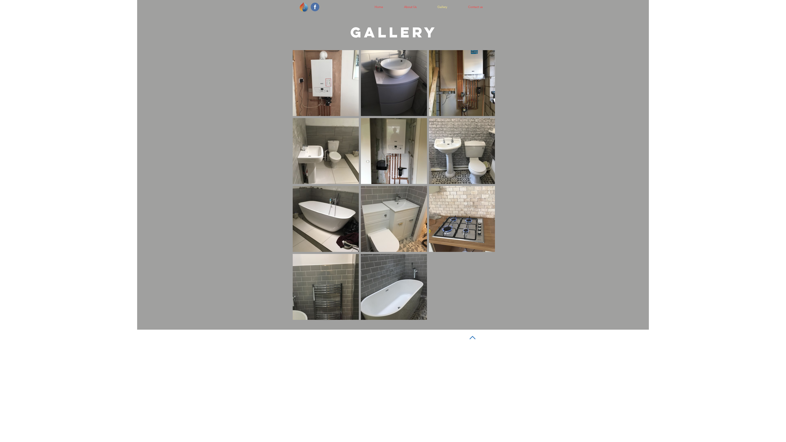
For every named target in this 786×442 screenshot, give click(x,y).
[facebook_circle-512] (315, 7)
